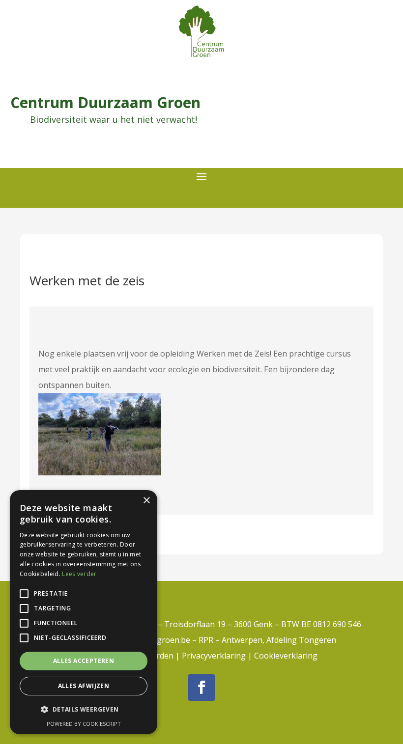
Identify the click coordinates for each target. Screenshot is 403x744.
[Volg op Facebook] (201, 687)
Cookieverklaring (285, 655)
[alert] (83, 612)
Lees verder (79, 574)
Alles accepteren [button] (83, 661)
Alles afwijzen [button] (84, 686)
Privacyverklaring (214, 655)
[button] (83, 709)
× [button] (146, 500)
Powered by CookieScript (84, 723)
